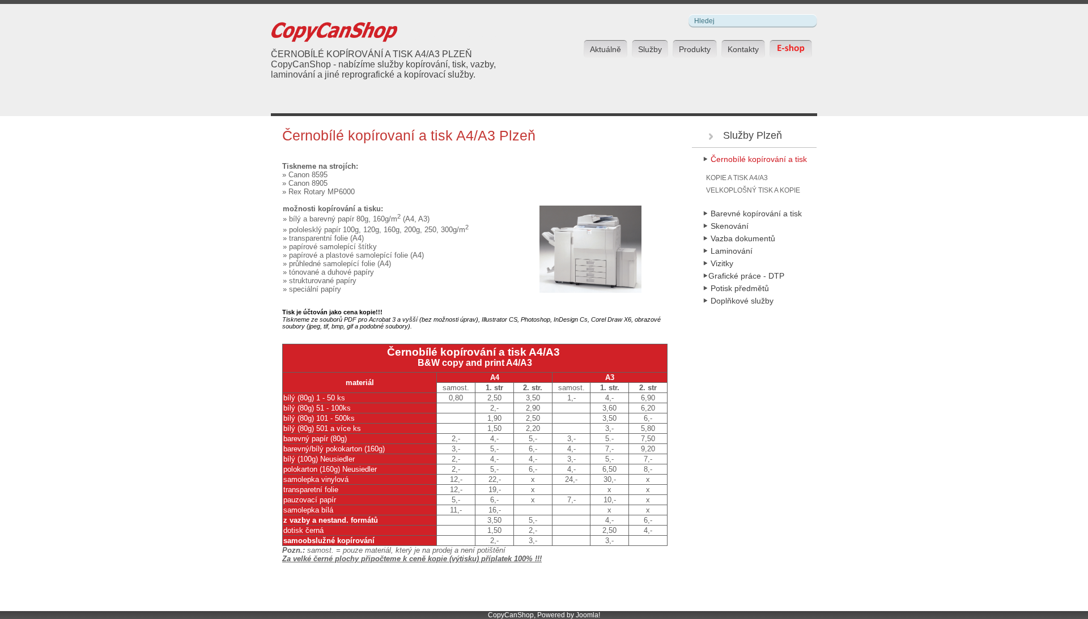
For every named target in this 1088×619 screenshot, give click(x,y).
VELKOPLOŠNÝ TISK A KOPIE (753, 190)
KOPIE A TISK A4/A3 (737, 178)
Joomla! (588, 615)
